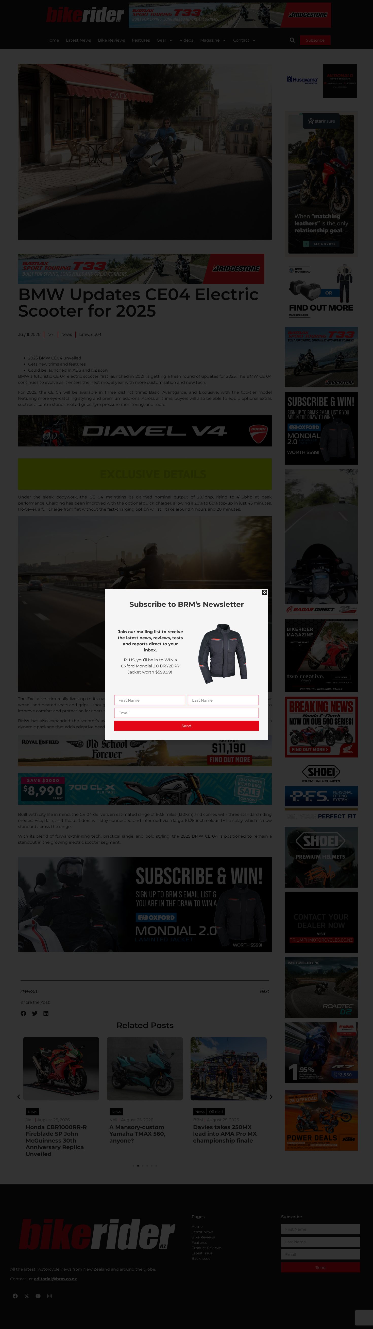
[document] (186, 664)
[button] (264, 592)
